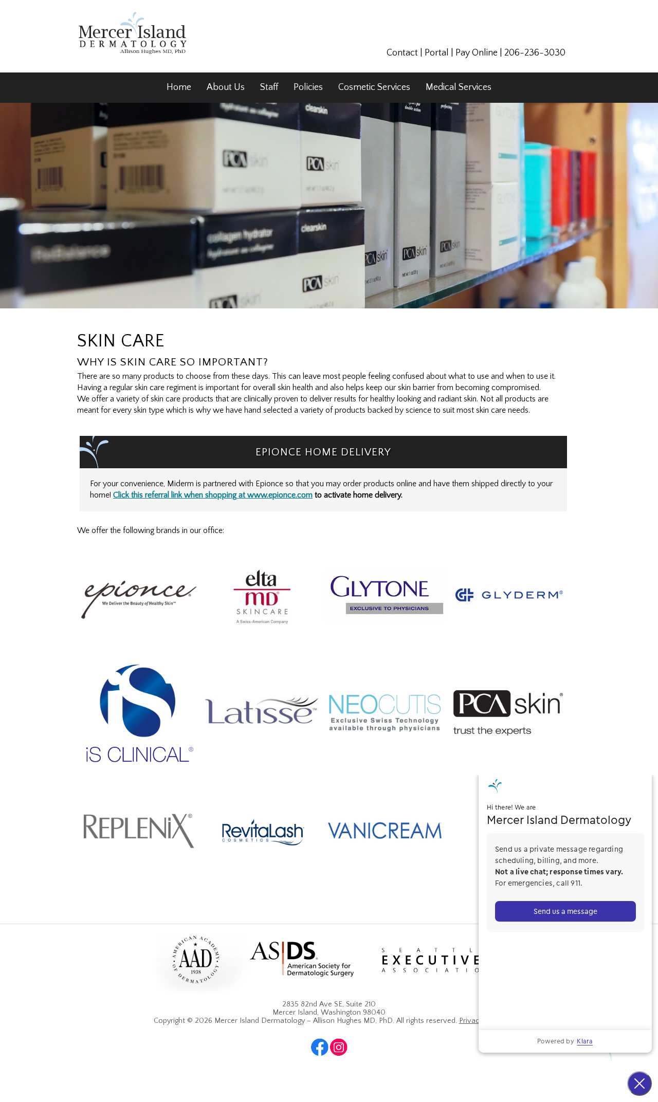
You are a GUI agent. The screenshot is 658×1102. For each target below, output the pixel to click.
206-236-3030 (534, 53)
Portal (437, 53)
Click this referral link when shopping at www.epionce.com (213, 495)
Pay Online (476, 53)
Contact (402, 53)
